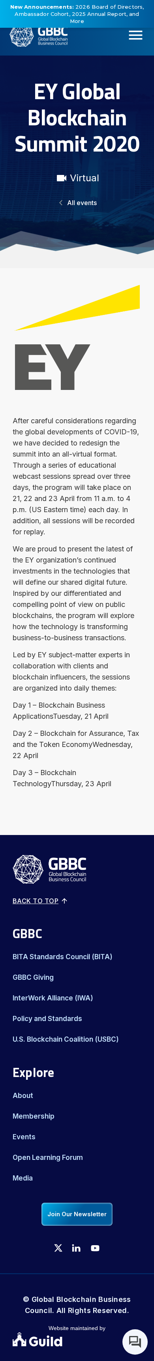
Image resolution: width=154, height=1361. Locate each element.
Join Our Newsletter (77, 1214)
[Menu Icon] (138, 35)
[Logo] (34, 35)
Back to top (35, 901)
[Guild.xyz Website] (77, 1340)
